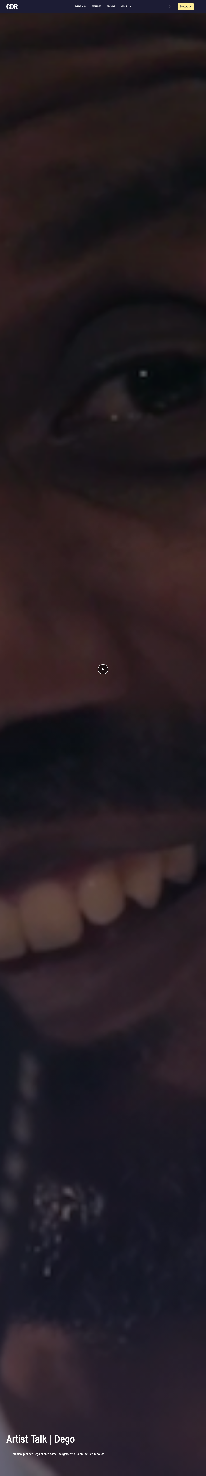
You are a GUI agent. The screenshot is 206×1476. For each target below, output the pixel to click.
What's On (80, 6)
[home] (12, 7)
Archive (111, 6)
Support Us (185, 6)
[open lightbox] (103, 669)
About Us (125, 6)
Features (97, 6)
